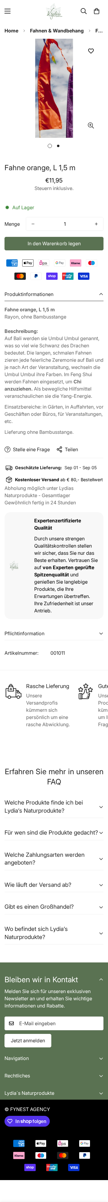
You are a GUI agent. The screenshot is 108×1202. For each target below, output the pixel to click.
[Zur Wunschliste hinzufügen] (91, 51)
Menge (12, 224)
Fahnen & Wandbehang (57, 31)
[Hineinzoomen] (91, 125)
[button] (97, 11)
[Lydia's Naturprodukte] (54, 11)
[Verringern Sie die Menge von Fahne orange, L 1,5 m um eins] (33, 224)
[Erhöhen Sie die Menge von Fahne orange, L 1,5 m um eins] (96, 224)
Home (11, 31)
